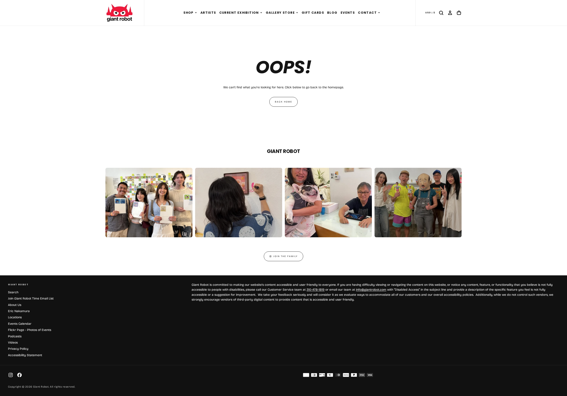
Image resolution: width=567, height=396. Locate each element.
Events (348, 12)
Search (13, 292)
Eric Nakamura (19, 311)
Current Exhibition (239, 12)
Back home (283, 101)
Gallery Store (280, 12)
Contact (367, 12)
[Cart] (459, 12)
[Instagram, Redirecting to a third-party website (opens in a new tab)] (10, 375)
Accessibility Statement (25, 355)
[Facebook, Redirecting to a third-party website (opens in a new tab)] (19, 375)
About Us (14, 305)
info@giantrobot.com (371, 290)
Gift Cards (313, 12)
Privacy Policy (18, 349)
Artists (208, 12)
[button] (195, 13)
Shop (188, 12)
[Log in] (450, 12)
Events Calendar (19, 324)
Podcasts (14, 336)
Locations (15, 317)
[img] (306, 375)
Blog (332, 12)
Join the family (285, 256)
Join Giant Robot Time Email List (31, 298)
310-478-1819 (315, 290)
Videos (13, 342)
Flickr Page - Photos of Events (29, 330)
